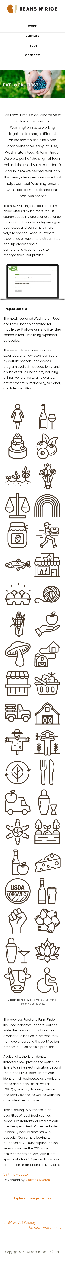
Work (32, 26)
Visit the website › (16, 1174)
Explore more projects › (32, 1198)
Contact (32, 55)
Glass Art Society (19, 1222)
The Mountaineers (44, 1227)
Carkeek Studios (38, 1180)
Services (32, 36)
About (33, 45)
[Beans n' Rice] (32, 9)
